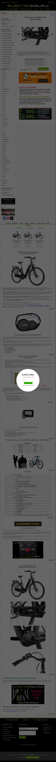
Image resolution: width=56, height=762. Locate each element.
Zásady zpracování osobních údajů (28, 385)
